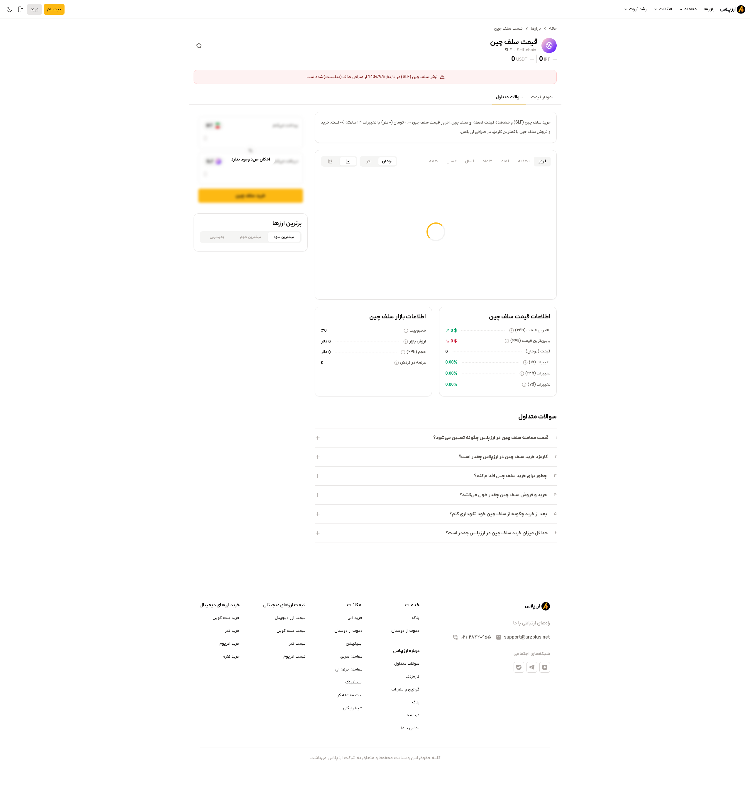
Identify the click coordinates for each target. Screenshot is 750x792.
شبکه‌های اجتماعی (532, 654)
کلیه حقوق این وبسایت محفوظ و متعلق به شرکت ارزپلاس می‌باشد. (375, 758)
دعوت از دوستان (405, 631)
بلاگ (415, 618)
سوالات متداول (509, 97)
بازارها (709, 9)
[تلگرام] (531, 667)
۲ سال (451, 161)
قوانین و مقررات (405, 689)
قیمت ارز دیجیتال (290, 618)
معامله (690, 9)
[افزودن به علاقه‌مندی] (199, 45)
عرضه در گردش (413, 362)
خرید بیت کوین (226, 618)
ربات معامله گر (350, 695)
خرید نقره (231, 656)
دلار (324, 341)
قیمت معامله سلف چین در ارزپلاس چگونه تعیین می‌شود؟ (490, 438)
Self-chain (526, 50)
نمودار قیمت (542, 97)
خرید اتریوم (229, 643)
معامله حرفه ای (349, 669)
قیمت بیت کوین (291, 631)
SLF (508, 50)
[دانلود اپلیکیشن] (20, 9)
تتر (369, 161)
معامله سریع (351, 656)
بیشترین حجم (250, 237)
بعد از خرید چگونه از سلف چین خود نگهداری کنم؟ (498, 514)
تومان (387, 161)
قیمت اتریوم (294, 656)
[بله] (519, 667)
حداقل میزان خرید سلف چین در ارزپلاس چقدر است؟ (497, 533)
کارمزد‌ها (412, 676)
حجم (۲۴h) (416, 352)
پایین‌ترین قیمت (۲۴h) (530, 341)
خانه (553, 28)
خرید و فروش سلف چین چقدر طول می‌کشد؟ (503, 495)
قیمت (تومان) (538, 351)
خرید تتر (232, 631)
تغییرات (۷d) (539, 384)
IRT (547, 59)
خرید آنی (355, 618)
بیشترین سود (284, 237)
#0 (323, 330)
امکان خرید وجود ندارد (250, 159)
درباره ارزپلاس (406, 651)
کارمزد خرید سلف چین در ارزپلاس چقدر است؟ (503, 457)
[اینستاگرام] (544, 667)
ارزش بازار (417, 341)
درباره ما (412, 715)
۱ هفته (523, 161)
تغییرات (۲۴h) (538, 373)
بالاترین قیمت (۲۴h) (533, 330)
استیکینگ (354, 682)
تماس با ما (410, 728)
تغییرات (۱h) (540, 362)
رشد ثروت (637, 9)
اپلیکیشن (354, 643)
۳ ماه (487, 161)
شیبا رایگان (353, 708)
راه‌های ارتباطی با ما (531, 623)
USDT (522, 59)
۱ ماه (505, 161)
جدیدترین (217, 237)
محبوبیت (417, 330)
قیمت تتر (297, 643)
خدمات (412, 605)
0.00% (451, 362)
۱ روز (542, 161)
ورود (34, 9)
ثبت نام (54, 9)
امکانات (665, 9)
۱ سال (469, 161)
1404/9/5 (376, 76)
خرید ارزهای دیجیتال (219, 605)
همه (433, 161)
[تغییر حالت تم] (9, 9)
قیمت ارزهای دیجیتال (284, 605)
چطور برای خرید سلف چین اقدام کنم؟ (510, 476)
